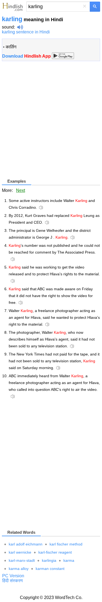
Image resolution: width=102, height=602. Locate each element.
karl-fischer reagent (55, 552)
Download (27, 56)
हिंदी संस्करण (12, 580)
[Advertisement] (51, 122)
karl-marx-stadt (22, 560)
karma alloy (19, 568)
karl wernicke (20, 552)
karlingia (49, 560)
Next (20, 190)
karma (68, 560)
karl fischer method (66, 544)
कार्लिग (11, 47)
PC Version (13, 575)
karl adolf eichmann (25, 544)
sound (8, 27)
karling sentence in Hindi (26, 32)
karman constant (50, 568)
